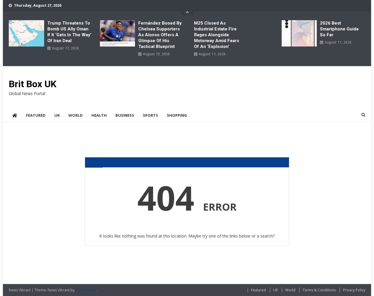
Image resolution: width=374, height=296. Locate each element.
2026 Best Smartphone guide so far (339, 28)
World (75, 115)
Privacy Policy (354, 290)
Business (124, 115)
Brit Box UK (32, 84)
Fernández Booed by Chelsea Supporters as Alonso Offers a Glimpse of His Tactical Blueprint (160, 34)
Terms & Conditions (319, 290)
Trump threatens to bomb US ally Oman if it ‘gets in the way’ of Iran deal (69, 31)
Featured (36, 115)
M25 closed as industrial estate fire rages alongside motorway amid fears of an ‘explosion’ (216, 34)
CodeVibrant (85, 290)
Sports (150, 115)
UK (57, 115)
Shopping (177, 115)
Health (99, 115)
